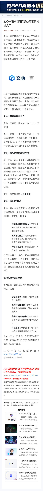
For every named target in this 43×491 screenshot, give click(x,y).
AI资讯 (9, 16)
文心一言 (19, 357)
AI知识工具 (18, 16)
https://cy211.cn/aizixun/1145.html (24, 375)
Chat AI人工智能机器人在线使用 (16, 379)
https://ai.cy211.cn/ (13, 354)
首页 (3, 16)
